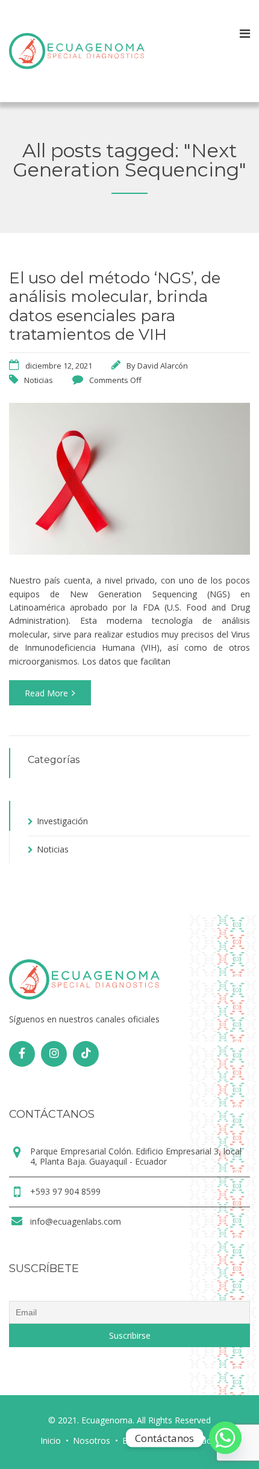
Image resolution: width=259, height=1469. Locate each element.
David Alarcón (162, 365)
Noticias (38, 380)
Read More (46, 693)
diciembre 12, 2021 (58, 365)
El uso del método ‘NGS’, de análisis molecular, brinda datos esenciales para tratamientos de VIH (114, 306)
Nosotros (91, 1440)
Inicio (50, 1440)
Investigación (62, 821)
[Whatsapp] (225, 1438)
